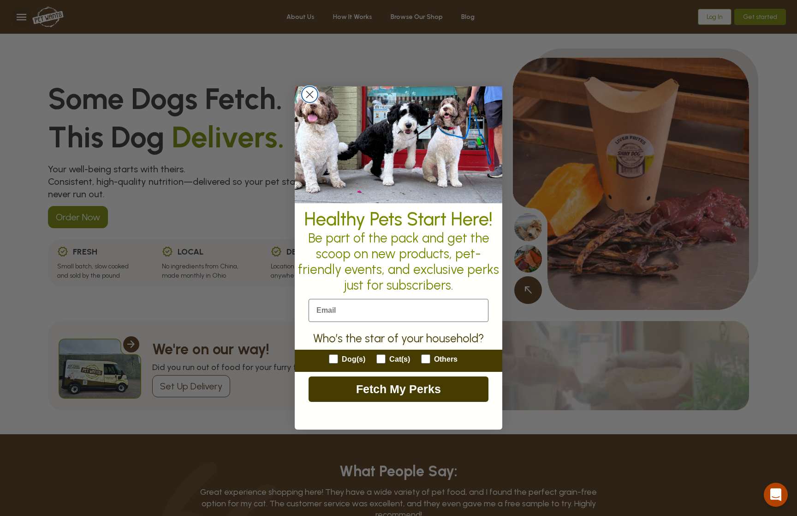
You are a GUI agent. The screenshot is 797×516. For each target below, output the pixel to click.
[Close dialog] (310, 94)
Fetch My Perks (398, 388)
